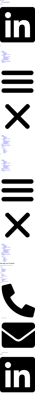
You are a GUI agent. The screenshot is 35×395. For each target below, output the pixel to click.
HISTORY (4, 53)
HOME (3, 51)
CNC (4, 164)
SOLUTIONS (4, 55)
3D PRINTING (5, 143)
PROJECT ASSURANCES (5, 168)
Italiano (4, 151)
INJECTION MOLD (6, 58)
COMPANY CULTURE (6, 54)
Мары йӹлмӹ (5, 259)
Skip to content (2, 0)
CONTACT (3, 62)
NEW (2, 60)
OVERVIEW (5, 161)
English (4, 148)
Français (4, 150)
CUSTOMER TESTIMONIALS (6, 61)
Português (4, 152)
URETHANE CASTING (6, 56)
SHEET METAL (5, 57)
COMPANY (3, 136)
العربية (4, 149)
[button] (17, 98)
